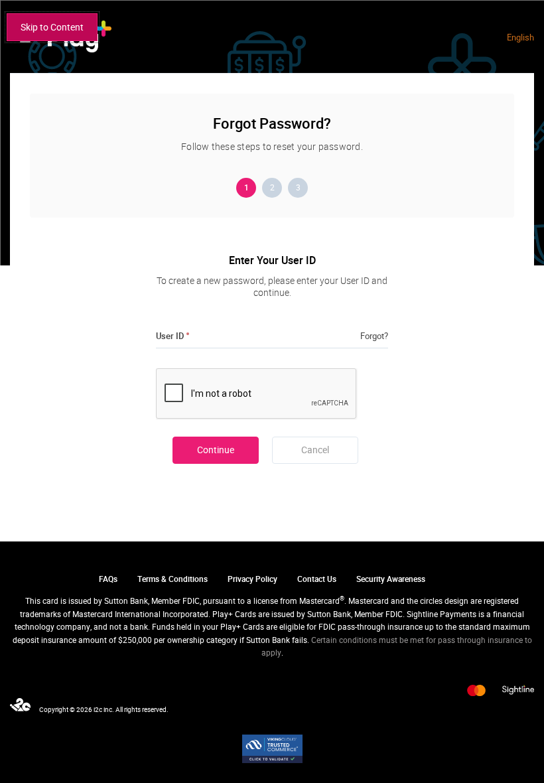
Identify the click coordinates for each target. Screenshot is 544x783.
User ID (170, 336)
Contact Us (316, 579)
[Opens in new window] (272, 749)
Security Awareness (390, 579)
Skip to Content (52, 27)
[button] (315, 450)
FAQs (108, 579)
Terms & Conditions (172, 579)
